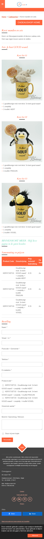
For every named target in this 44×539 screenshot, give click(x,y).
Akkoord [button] (35, 535)
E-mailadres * (7, 370)
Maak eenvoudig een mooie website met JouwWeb (15, 521)
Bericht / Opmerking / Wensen (13, 417)
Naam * (4, 327)
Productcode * (7, 381)
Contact (22, 491)
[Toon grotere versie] (22, 80)
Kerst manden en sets (28, 17)
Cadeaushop (13, 17)
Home (4, 17)
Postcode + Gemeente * (11, 349)
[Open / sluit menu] (2, 4)
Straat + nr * (6, 338)
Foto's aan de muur (22, 494)
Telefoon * (5, 359)
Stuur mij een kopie (12, 433)
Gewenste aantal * (8, 406)
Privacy (22, 503)
